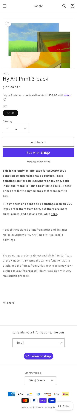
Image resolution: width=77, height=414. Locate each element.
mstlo (32, 407)
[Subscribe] (60, 342)
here (54, 214)
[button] (5, 6)
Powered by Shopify (45, 407)
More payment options (38, 161)
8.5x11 (10, 113)
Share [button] (10, 302)
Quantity (7, 121)
